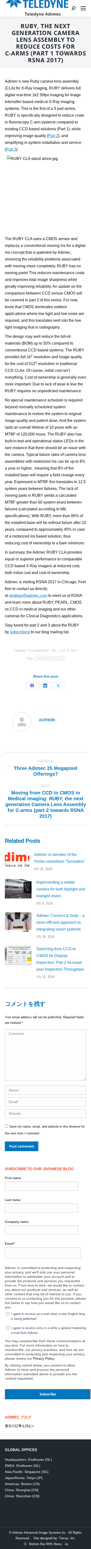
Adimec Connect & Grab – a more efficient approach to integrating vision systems (60, 922)
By (54, 650)
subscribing (20, 632)
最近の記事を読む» (19, 1426)
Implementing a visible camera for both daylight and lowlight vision (60, 889)
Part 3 (11, 149)
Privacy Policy (43, 1358)
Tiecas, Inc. (67, 1538)
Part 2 (53, 136)
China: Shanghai (17, 1490)
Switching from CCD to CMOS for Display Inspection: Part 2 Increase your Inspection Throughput (59, 959)
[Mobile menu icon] (83, 8)
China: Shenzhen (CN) (22, 1496)
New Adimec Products (50, 658)
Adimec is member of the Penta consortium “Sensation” (59, 858)
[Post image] (17, 860)
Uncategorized (38, 650)
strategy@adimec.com (28, 595)
